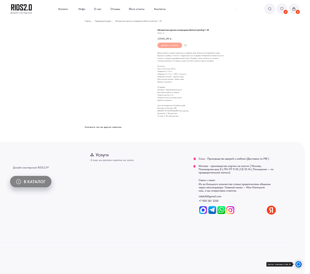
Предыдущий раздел (103, 21)
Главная (88, 21)
